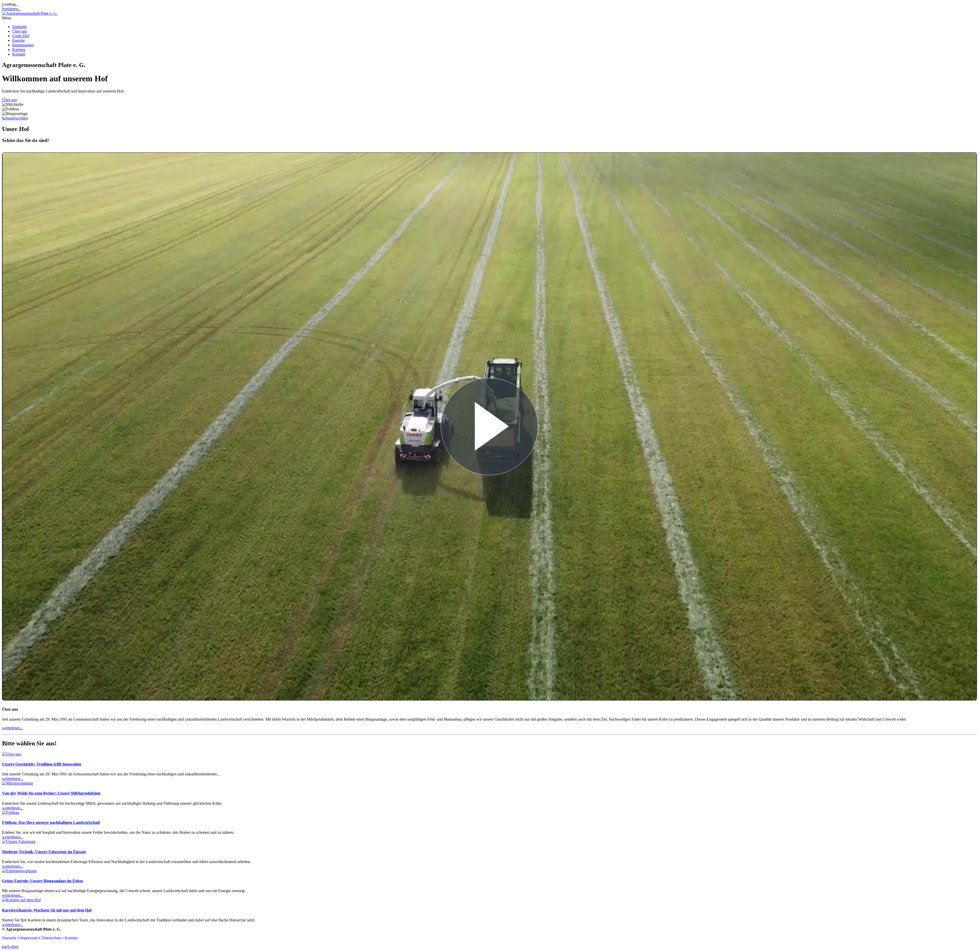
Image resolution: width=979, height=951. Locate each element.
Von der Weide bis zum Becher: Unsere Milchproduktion (51, 793)
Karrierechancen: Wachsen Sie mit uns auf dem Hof (47, 910)
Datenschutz (51, 938)
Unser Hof (20, 36)
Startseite (19, 26)
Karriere (18, 49)
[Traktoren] (18, 841)
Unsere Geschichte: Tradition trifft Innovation (41, 764)
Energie (18, 40)
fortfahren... (11, 9)
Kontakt (18, 54)
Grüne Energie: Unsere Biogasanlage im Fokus (42, 881)
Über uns (19, 31)
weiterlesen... (12, 778)
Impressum (29, 938)
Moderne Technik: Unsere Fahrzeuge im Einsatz (44, 852)
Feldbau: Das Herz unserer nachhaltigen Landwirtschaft (51, 822)
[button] (489, 18)
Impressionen (23, 45)
